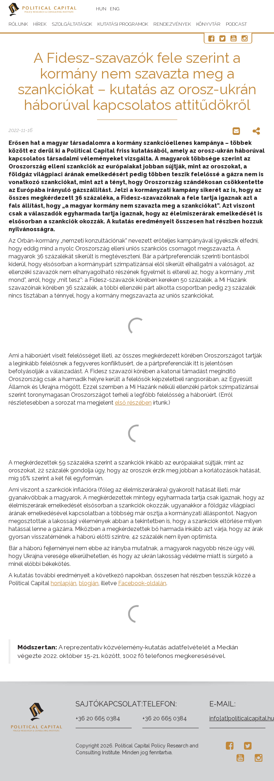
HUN (101, 8)
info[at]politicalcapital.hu (241, 718)
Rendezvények (172, 24)
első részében (133, 402)
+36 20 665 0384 (98, 718)
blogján (88, 583)
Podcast (236, 24)
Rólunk (18, 24)
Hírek (39, 24)
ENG (115, 8)
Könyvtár (208, 24)
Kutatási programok (122, 24)
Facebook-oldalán (142, 583)
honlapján (63, 583)
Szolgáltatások (72, 24)
